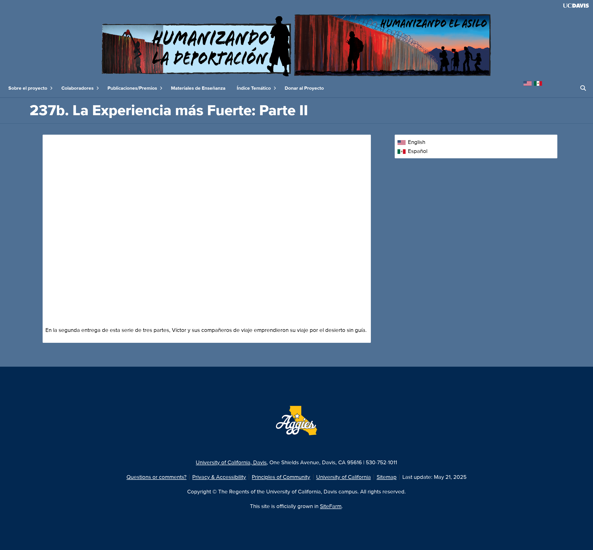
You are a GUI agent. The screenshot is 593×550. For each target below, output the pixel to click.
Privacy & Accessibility (219, 477)
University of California (343, 477)
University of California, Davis (231, 462)
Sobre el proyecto (27, 88)
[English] (529, 83)
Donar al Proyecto (304, 88)
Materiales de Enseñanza (198, 88)
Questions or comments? (156, 477)
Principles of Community (281, 477)
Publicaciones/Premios (132, 88)
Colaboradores (77, 88)
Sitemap (387, 477)
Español (417, 151)
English (416, 142)
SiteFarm (330, 506)
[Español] (539, 83)
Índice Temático (254, 88)
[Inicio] (296, 45)
